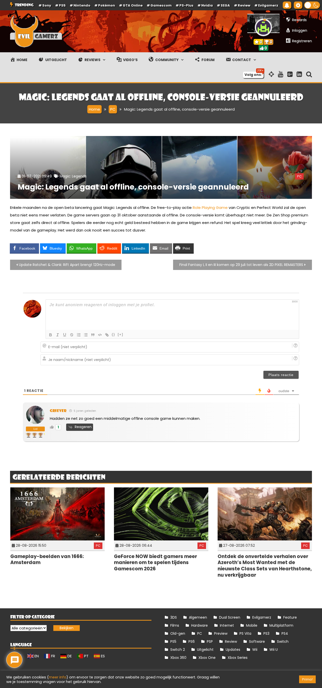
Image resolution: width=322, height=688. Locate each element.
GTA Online (133, 5)
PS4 (284, 633)
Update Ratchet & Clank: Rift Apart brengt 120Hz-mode (67, 264)
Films (174, 625)
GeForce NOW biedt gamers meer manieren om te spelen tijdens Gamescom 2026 (155, 562)
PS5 (62, 5)
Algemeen (198, 617)
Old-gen (177, 633)
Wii (254, 649)
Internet (227, 625)
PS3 (266, 633)
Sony (46, 5)
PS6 (191, 641)
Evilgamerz (268, 5)
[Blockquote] (92, 335)
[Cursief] (57, 335)
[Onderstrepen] (64, 335)
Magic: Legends (73, 176)
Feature (290, 617)
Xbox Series (238, 657)
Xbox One (207, 657)
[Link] (106, 335)
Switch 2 (177, 649)
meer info (57, 677)
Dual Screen (229, 617)
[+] (120, 334)
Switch (283, 641)
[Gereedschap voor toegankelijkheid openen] (298, 5)
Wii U (273, 649)
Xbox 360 (178, 657)
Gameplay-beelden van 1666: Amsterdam (47, 559)
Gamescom (161, 5)
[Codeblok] (99, 335)
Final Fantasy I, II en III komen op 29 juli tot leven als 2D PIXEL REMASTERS (241, 264)
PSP (210, 641)
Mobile (251, 625)
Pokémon (106, 5)
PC (299, 176)
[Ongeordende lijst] (85, 335)
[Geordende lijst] (78, 335)
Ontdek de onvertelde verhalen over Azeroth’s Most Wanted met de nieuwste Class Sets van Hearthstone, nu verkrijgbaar (265, 565)
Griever (58, 410)
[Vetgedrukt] (50, 335)
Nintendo (81, 5)
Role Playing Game (210, 207)
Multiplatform (281, 625)
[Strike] (71, 335)
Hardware (199, 625)
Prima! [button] (307, 679)
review (244, 5)
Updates (233, 649)
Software (257, 641)
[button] (312, 5)
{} (113, 334)
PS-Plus (186, 5)
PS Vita (245, 633)
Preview (220, 633)
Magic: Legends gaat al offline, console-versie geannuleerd (133, 186)
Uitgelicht (205, 649)
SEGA (225, 5)
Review (231, 641)
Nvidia (207, 5)
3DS (173, 617)
